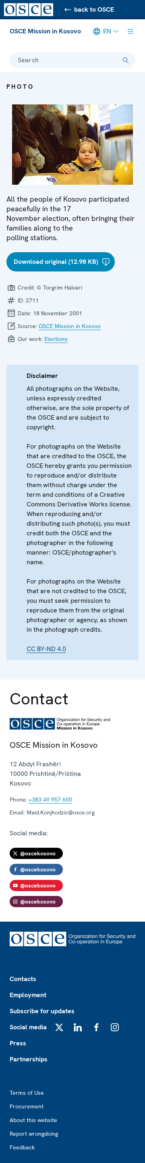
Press (18, 1043)
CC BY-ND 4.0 (46, 649)
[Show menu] (130, 31)
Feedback (22, 1147)
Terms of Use (27, 1092)
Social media (28, 1027)
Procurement (27, 1106)
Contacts (23, 979)
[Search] (126, 60)
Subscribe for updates (42, 1011)
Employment (28, 995)
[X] (59, 1027)
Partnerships (29, 1059)
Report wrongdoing (34, 1133)
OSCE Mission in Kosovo (45, 31)
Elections (56, 339)
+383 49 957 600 (50, 799)
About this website (33, 1120)
